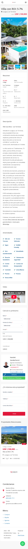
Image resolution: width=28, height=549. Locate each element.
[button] (4, 67)
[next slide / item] (26, 40)
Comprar (7, 514)
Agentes (7, 520)
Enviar (14, 413)
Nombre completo (8, 392)
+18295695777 (14, 367)
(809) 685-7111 (10, 498)
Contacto (7, 523)
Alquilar (7, 517)
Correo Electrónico (8, 405)
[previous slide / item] (2, 40)
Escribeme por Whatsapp (14, 378)
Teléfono (5, 399)
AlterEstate (21, 535)
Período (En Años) (8, 322)
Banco (5, 315)
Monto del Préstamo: (7, 336)
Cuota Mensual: (6, 346)
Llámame (14, 375)
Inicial (5, 329)
